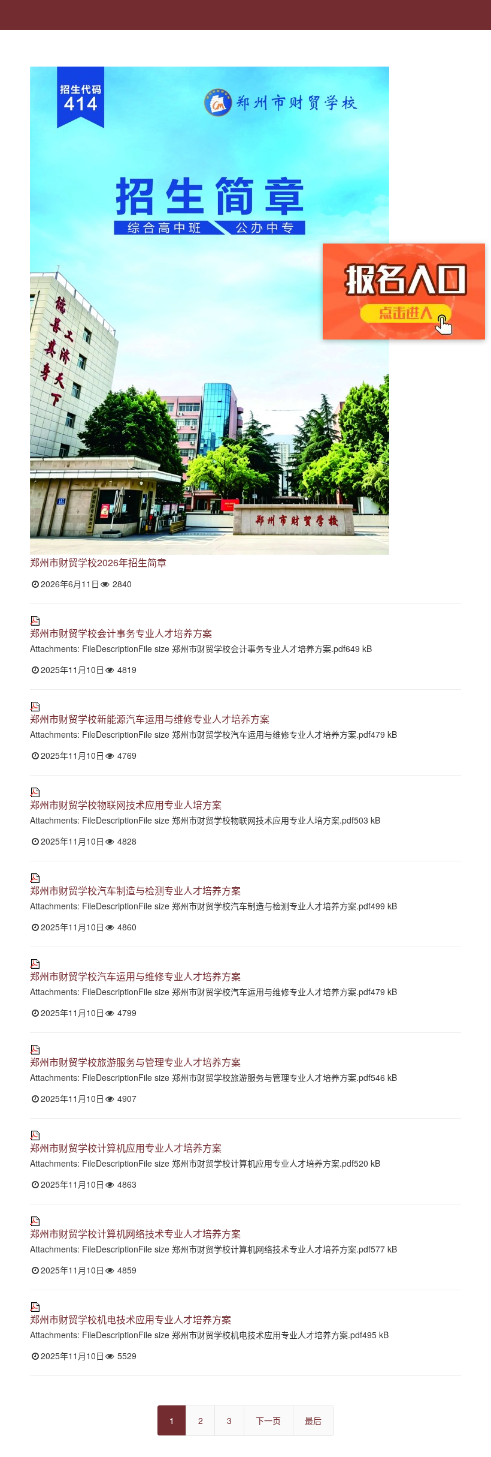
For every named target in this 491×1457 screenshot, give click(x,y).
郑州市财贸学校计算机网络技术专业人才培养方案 (135, 1233)
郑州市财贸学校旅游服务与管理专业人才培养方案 (135, 1062)
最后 (313, 1420)
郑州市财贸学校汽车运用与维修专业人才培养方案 (135, 976)
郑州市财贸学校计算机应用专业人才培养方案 (126, 1148)
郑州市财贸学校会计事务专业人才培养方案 (121, 633)
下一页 (268, 1420)
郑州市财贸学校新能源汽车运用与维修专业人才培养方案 (149, 719)
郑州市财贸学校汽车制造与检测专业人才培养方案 (135, 890)
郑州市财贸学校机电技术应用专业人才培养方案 (130, 1319)
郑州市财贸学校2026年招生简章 (98, 562)
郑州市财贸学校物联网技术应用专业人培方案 (126, 805)
